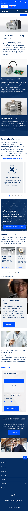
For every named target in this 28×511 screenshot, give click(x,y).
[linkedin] (14, 507)
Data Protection (18, 500)
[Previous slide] (6, 196)
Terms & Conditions (14, 501)
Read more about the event (12, 402)
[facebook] (9, 507)
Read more (9, 324)
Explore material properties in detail (11, 158)
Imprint (12, 500)
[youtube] (18, 507)
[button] (14, 463)
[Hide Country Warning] (26, 2)
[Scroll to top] (25, 457)
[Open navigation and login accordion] (22, 11)
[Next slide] (21, 196)
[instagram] (11, 507)
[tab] (9, 196)
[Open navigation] (26, 11)
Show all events (11, 408)
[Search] (17, 11)
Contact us (23, 15)
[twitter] (16, 507)
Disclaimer (7, 500)
